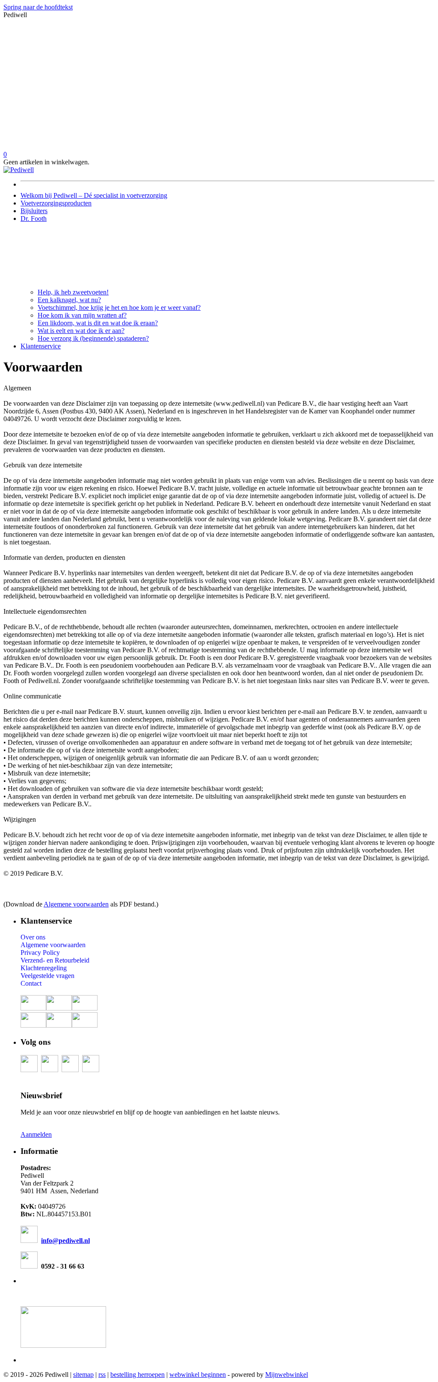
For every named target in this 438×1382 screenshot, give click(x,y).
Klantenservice (41, 346)
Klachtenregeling (44, 968)
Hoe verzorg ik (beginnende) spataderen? (93, 338)
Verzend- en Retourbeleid (55, 960)
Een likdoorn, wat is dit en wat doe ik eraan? (98, 323)
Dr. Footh (34, 218)
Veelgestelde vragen (47, 975)
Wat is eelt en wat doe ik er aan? (81, 330)
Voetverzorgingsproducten (56, 203)
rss (102, 1374)
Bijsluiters (34, 210)
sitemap (83, 1374)
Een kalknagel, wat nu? (69, 299)
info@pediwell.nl (65, 1240)
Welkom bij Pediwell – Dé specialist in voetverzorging (94, 195)
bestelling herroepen (137, 1374)
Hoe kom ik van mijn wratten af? (82, 315)
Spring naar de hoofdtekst (38, 7)
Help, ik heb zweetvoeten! (73, 292)
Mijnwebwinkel (286, 1374)
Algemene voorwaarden (76, 904)
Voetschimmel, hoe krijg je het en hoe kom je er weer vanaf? (119, 307)
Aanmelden (36, 1134)
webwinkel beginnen (197, 1374)
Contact (31, 983)
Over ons (33, 937)
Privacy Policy (40, 952)
